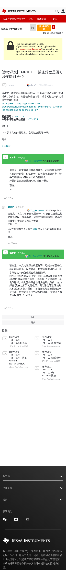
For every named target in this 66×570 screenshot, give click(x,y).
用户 (63, 11)
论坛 (31, 18)
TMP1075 (19, 116)
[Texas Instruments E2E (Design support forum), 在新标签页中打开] (16, 520)
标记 (33, 317)
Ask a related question (30, 49)
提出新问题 (53, 27)
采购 (5, 499)
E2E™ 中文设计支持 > (14, 18)
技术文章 (41, 18)
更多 (54, 18)
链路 (35, 229)
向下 (12, 198)
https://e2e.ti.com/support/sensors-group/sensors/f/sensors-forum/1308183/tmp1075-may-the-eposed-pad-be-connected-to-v (32, 106)
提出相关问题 (44, 27)
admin (11, 85)
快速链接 (7, 488)
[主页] (19, 11)
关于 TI (6, 476)
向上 (5, 198)
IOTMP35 (33, 119)
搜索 (57, 11)
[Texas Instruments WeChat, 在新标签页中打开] (5, 520)
